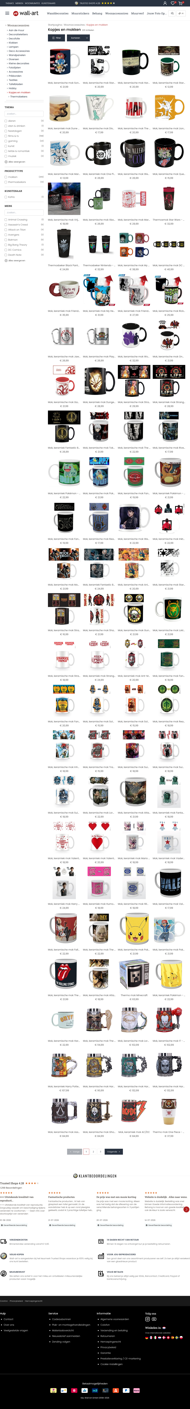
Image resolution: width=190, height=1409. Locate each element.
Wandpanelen (17, 55)
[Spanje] (172, 1337)
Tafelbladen (16, 84)
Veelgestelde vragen (16, 1330)
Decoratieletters (18, 34)
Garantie (105, 1353)
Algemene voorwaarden (114, 1319)
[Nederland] (159, 1337)
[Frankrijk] (151, 1337)
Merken (19, 3)
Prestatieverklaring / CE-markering (120, 1358)
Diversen (14, 59)
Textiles (13, 80)
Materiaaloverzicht (63, 1330)
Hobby (12, 88)
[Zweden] (176, 1337)
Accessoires (16, 71)
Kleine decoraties (19, 63)
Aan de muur (16, 30)
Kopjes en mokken (19, 92)
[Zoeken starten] (172, 13)
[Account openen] (165, 3)
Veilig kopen (17, 1254)
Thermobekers (18, 96)
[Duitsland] (146, 1337)
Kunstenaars (48, 3)
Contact (8, 1319)
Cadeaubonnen (61, 1319)
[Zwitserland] (168, 1337)
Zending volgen (61, 1341)
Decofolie (14, 38)
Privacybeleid (16, 1301)
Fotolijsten (15, 67)
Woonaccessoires (18, 25)
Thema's (10, 3)
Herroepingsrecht (33, 1301)
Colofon (4, 1301)
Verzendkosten (18, 1239)
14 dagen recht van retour (123, 1239)
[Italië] (155, 1337)
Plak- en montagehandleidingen (71, 1325)
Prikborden (15, 76)
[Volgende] (186, 1209)
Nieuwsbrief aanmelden (66, 1336)
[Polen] (181, 1337)
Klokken (13, 42)
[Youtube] (154, 1319)
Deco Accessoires (19, 51)
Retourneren (107, 1336)
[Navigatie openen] (7, 13)
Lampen (13, 47)
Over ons (9, 1325)
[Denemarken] (164, 1337)
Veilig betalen (115, 1271)
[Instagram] (147, 1319)
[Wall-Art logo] (25, 13)
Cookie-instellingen (111, 1364)
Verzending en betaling (114, 1330)
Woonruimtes (32, 3)
